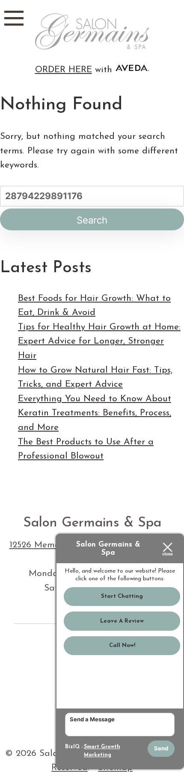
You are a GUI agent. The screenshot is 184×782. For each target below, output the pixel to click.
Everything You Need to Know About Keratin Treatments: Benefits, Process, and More (94, 413)
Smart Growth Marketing (102, 751)
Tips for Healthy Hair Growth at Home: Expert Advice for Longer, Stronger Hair (99, 341)
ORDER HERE (63, 69)
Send (161, 748)
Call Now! (122, 645)
